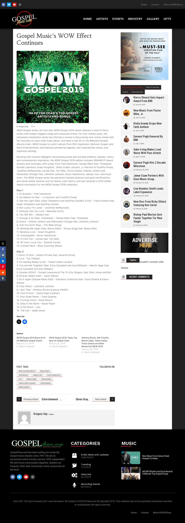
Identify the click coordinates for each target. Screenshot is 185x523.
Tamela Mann (46, 379)
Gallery (153, 19)
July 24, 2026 (140, 104)
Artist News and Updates (132, 87)
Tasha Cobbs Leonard (27, 383)
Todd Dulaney (45, 383)
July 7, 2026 (140, 130)
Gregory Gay (23, 126)
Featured (86, 474)
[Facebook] (3, 5)
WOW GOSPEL (24, 387)
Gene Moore (23, 375)
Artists (102, 19)
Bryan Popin (44, 371)
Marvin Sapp (31, 379)
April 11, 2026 (140, 157)
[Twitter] (9, 5)
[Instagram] (20, 5)
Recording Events (90, 484)
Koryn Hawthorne (53, 375)
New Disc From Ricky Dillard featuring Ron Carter (150, 203)
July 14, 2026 (140, 117)
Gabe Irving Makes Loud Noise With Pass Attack (147, 151)
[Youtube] (14, 5)
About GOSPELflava (173, 4)
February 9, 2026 (141, 209)
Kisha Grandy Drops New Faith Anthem (148, 125)
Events (118, 19)
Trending (86, 464)
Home (144, 4)
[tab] (133, 87)
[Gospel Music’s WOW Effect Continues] (24, 418)
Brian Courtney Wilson (27, 371)
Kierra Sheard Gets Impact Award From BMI (149, 99)
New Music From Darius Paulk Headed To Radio (155, 457)
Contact (155, 4)
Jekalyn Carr (37, 375)
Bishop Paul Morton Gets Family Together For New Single (148, 218)
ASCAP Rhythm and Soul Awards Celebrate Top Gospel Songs (157, 472)
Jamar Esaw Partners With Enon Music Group (149, 177)
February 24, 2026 (142, 170)
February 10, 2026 (142, 196)
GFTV (167, 19)
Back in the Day (152, 87)
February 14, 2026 (142, 183)
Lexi (20, 379)
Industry (135, 19)
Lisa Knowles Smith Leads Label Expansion (148, 190)
